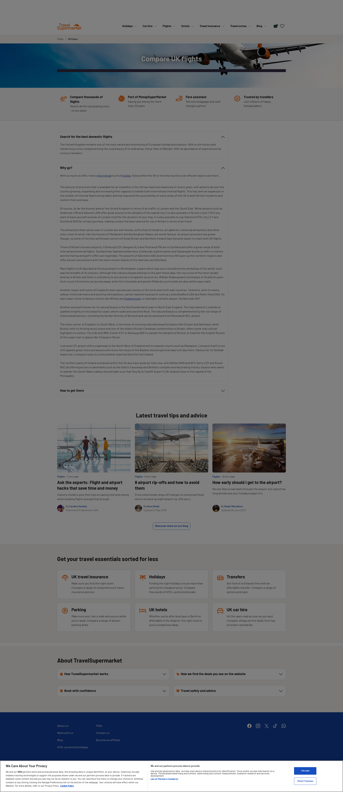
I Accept (305, 771)
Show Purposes (305, 781)
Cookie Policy (67, 786)
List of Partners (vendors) (164, 779)
